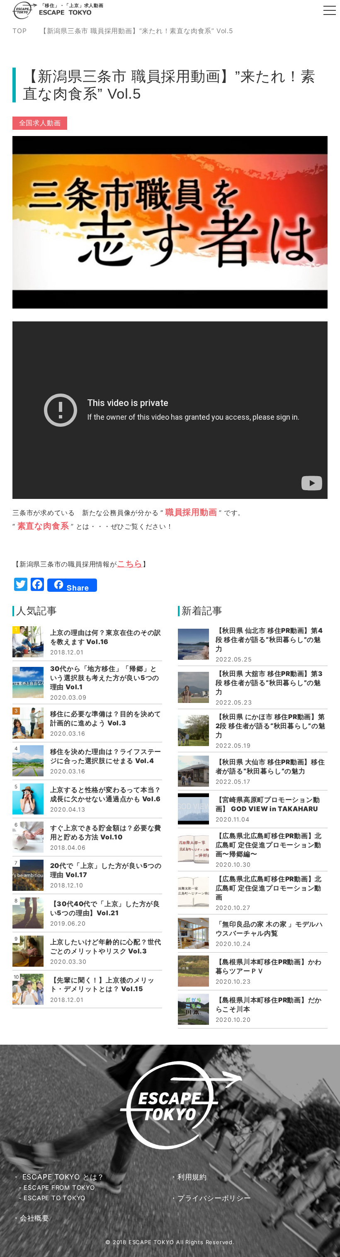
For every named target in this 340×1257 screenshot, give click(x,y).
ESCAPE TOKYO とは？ (63, 1176)
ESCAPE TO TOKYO (54, 1198)
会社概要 (34, 1217)
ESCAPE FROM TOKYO (59, 1187)
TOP (19, 31)
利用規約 (192, 1176)
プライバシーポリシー (214, 1198)
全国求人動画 (40, 123)
